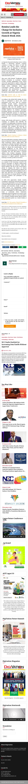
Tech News (4, 23)
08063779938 (17, 244)
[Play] (4, 536)
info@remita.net (6, 199)
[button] (12, 14)
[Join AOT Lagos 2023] (14, 587)
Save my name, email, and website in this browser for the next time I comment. (14, 321)
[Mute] (21, 536)
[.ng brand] (14, 557)
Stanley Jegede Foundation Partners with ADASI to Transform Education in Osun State (14, 511)
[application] (14, 530)
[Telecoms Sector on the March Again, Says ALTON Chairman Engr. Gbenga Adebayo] (14, 415)
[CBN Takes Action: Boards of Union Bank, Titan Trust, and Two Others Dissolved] (14, 436)
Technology (11, 23)
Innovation (9, 21)
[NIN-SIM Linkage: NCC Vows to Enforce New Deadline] (14, 480)
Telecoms (11, 339)
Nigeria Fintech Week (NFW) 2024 (11, 255)
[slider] (13, 536)
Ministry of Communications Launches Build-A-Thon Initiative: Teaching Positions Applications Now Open (13, 469)
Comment (7, 282)
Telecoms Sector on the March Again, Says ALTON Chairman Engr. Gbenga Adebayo (13, 426)
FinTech (4, 21)
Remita (23, 255)
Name (6, 299)
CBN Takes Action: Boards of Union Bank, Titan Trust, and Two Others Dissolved (13, 447)
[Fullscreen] (23, 536)
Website (6, 313)
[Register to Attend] (14, 633)
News (19, 21)
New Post (15, 21)
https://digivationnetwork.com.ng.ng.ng (18, 263)
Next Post (5, 333)
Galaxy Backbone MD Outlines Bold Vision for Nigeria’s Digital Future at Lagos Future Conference (13, 404)
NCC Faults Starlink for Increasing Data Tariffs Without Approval (14, 344)
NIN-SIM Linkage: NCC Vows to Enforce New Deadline (11, 490)
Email (6, 306)
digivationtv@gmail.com (8, 241)
